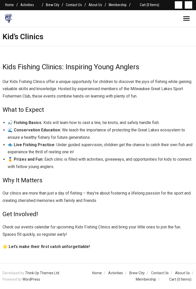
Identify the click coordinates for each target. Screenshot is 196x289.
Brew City (52, 5)
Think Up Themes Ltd (42, 273)
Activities (27, 5)
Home (9, 5)
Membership (118, 5)
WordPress (31, 279)
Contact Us (74, 5)
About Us (95, 5)
